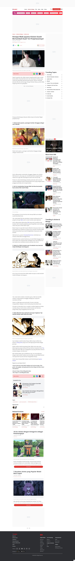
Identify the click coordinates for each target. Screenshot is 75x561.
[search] (51, 9)
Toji (43, 348)
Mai (28, 222)
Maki (22, 220)
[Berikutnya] (44, 418)
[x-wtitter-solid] (40, 74)
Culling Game (19, 342)
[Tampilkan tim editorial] (43, 407)
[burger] (62, 9)
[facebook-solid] (37, 74)
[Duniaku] (14, 9)
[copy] (43, 74)
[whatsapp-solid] (34, 74)
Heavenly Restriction (28, 235)
